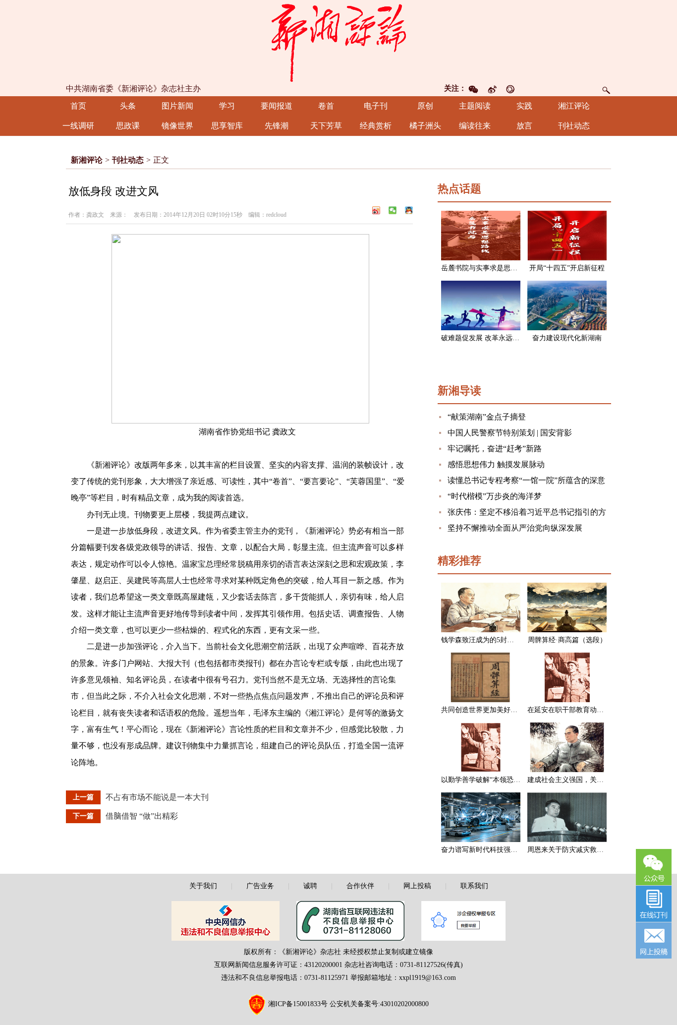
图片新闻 (177, 106)
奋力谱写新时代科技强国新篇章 (489, 849)
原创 (425, 106)
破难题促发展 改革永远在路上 (487, 338)
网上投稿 (417, 886)
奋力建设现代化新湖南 (567, 338)
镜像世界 (177, 125)
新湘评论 (87, 160)
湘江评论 (574, 106)
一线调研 (78, 125)
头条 (128, 106)
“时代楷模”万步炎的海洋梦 (495, 496)
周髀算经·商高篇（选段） (567, 640)
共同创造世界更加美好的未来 (486, 710)
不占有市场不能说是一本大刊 (157, 797)
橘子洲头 (425, 125)
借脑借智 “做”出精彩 (142, 816)
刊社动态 (574, 125)
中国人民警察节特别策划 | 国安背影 (510, 432)
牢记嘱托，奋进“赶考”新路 (495, 448)
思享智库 (227, 125)
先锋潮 (276, 125)
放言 (524, 125)
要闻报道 (276, 106)
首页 (78, 106)
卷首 (326, 106)
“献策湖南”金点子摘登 (487, 417)
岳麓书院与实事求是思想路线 (486, 268)
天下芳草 (326, 125)
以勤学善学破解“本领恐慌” (482, 780)
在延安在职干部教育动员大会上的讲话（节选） (600, 710)
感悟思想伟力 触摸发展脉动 (496, 464)
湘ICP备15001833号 (298, 1004)
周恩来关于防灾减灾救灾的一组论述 (582, 849)
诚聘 (310, 886)
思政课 (128, 125)
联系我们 (474, 886)
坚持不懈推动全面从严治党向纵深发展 (515, 528)
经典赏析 (376, 125)
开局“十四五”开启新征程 (567, 268)
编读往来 (475, 125)
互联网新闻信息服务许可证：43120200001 (278, 964)
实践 (524, 106)
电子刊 (376, 106)
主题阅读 (475, 106)
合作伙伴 (360, 886)
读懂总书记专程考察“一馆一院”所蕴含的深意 (526, 480)
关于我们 (203, 886)
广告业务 (260, 886)
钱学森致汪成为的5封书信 (481, 640)
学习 (227, 106)
